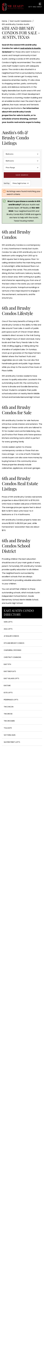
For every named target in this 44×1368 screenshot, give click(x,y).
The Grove (8, 714)
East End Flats (10, 671)
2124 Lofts (8, 629)
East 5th (7, 664)
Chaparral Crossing (12, 650)
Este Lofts (8, 692)
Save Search (22, 175)
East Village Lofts (11, 678)
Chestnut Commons (12, 657)
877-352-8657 (35, 7)
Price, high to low (19, 183)
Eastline (7, 685)
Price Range (10, 167)
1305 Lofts (8, 622)
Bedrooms (9, 154)
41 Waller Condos (11, 636)
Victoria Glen (9, 735)
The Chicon (8, 707)
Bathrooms (10, 161)
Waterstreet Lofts (12, 742)
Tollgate (8, 728)
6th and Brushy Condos (14, 643)
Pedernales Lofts (11, 699)
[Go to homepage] (15, 7)
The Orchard (9, 721)
